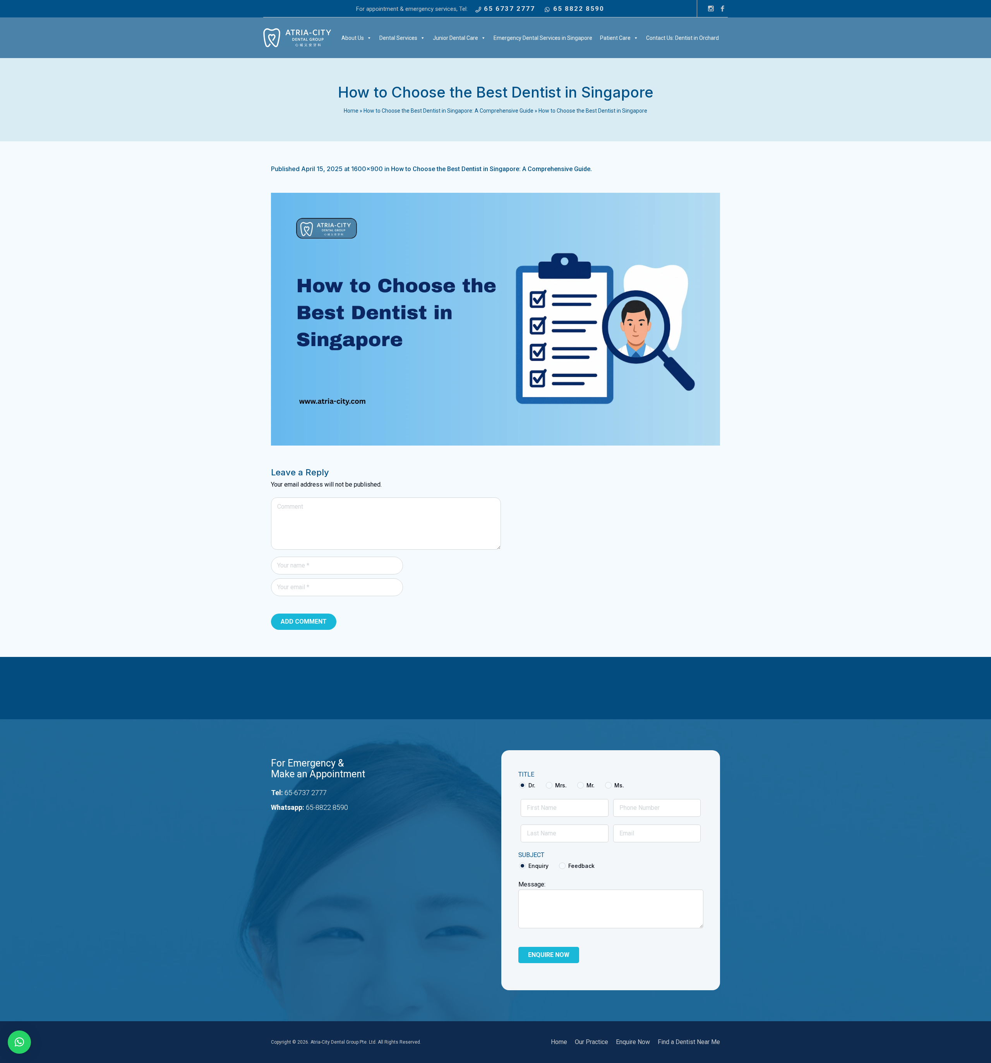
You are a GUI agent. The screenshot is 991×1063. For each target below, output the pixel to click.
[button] (19, 1042)
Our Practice (591, 1042)
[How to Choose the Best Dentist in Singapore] (495, 319)
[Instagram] (711, 8)
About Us (352, 38)
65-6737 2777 (306, 793)
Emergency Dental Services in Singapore (543, 38)
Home (351, 111)
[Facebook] (722, 8)
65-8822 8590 (327, 807)
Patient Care (615, 38)
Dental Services (398, 38)
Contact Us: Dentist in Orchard (682, 38)
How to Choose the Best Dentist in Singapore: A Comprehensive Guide (448, 111)
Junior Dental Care (455, 38)
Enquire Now (633, 1042)
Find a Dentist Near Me (689, 1042)
